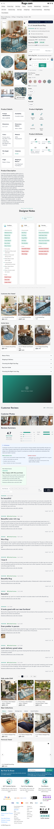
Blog (15, 811)
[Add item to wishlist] (15, 297)
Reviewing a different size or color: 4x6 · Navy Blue (11, 568)
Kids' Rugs (19, 9)
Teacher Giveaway (18, 823)
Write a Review (49, 490)
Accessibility (29, 816)
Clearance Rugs (11, 9)
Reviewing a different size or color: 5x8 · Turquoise (11, 528)
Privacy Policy (30, 774)
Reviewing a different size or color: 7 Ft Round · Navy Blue (13, 668)
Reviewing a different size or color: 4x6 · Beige (10, 598)
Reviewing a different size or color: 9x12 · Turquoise (11, 615)
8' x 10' (31, 104)
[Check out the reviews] (45, 816)
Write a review (43, 28)
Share (41, 70)
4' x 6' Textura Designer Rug (8, 734)
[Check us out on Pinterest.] (49, 809)
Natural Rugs (47, 9)
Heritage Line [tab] (18, 711)
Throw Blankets (5, 12)
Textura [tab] (4, 711)
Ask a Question (33, 70)
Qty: (30, 65)
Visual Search (46, 6)
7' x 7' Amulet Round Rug (25, 317)
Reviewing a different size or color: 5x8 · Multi (10, 632)
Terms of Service (41, 775)
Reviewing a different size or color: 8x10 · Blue (10, 583)
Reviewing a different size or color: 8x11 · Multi (12, 482)
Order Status (29, 808)
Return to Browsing (5, 17)
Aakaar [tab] (26, 711)
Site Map (16, 814)
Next (35, 676)
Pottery (23, 6)
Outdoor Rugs (10, 6)
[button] (24, 23)
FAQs (28, 809)
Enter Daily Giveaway (18, 821)
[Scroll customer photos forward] (51, 420)
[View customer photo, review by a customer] (6, 420)
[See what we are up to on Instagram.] (43, 809)
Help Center (29, 811)
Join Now (49, 770)
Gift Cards (4, 9)
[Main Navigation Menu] (1, 3)
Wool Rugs (18, 6)
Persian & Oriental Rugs (37, 9)
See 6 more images (21, 97)
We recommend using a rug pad (44, 55)
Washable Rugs (37, 6)
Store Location (17, 813)
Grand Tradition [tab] (34, 711)
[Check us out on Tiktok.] (46, 809)
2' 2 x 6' (31, 91)
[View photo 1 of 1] (3, 636)
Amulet (26, 17)
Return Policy (30, 814)
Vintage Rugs (26, 9)
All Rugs (3, 6)
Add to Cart (42, 65)
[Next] (50, 308)
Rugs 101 (29, 813)
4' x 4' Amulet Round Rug (8, 317)
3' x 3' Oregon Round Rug (42, 346)
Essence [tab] (10, 711)
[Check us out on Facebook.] (40, 809)
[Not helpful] (52, 511)
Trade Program (17, 819)
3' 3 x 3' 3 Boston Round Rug (9, 346)
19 (31, 676)
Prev (19, 676)
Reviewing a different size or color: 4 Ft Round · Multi (12, 654)
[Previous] (2, 308)
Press (28, 818)
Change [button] (37, 74)
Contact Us (29, 806)
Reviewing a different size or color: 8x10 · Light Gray (12, 508)
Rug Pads (30, 6)
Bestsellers (16, 818)
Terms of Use (4, 813)
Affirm (15, 816)
